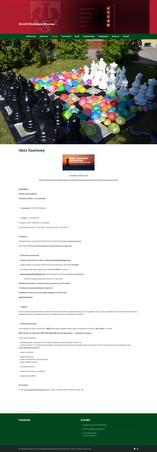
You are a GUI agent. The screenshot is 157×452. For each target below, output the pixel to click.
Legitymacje (103, 36)
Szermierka (66, 36)
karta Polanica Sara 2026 (48, 180)
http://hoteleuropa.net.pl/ (72, 241)
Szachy (55, 36)
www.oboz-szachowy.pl (74, 274)
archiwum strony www (84, 449)
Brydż (77, 36)
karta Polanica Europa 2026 (68, 180)
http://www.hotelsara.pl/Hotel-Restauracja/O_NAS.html (51, 246)
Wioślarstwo (31, 36)
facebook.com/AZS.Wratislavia (94, 425)
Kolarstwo (44, 36)
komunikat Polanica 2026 (78, 175)
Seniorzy (115, 36)
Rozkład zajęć (88, 36)
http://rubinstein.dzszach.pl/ (29, 348)
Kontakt (126, 36)
